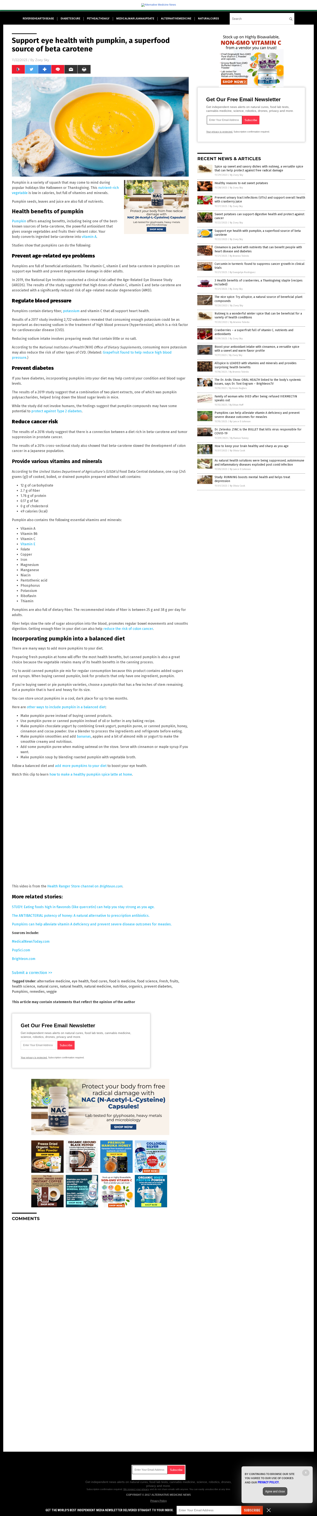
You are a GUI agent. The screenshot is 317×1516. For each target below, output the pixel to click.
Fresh (163, 981)
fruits (174, 981)
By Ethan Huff (236, 404)
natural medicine (97, 986)
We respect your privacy (136, 1489)
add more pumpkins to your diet (81, 766)
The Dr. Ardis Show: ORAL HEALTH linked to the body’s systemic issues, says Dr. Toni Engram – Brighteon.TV (258, 382)
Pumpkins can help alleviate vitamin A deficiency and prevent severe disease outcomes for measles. (92, 924)
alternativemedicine (176, 18)
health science (23, 986)
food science (147, 981)
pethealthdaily (98, 18)
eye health (80, 981)
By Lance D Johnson (240, 421)
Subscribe (252, 1510)
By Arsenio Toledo (239, 256)
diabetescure (70, 18)
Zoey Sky (42, 60)
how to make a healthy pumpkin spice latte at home (90, 774)
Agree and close (275, 1491)
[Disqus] (100, 1279)
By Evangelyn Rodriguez (243, 272)
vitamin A (89, 237)
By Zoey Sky (236, 175)
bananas (84, 736)
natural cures (47, 986)
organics (135, 986)
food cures (98, 981)
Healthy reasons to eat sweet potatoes (241, 183)
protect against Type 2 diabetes (56, 411)
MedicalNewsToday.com (31, 941)
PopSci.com (21, 950)
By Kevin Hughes (238, 388)
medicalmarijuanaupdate (135, 18)
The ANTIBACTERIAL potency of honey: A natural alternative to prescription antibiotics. (80, 916)
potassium (71, 311)
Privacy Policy (158, 1500)
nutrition (120, 986)
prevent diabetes (158, 986)
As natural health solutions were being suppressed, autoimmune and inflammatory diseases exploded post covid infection (259, 462)
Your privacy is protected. (34, 1057)
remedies (37, 992)
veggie (51, 992)
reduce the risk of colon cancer (128, 629)
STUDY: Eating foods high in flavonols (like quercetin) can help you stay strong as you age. (83, 907)
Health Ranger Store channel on (84, 886)
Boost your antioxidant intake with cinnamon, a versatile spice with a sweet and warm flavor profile (257, 349)
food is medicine (122, 981)
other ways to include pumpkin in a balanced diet (66, 707)
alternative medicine (53, 981)
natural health (71, 986)
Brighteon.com (23, 959)
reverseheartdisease (38, 18)
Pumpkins (20, 992)
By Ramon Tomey (239, 438)
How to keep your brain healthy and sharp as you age (252, 446)
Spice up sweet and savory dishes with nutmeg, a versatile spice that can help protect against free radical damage (259, 168)
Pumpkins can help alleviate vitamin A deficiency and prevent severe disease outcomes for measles (257, 415)
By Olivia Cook (237, 450)
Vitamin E (27, 544)
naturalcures (208, 18)
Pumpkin (19, 221)
